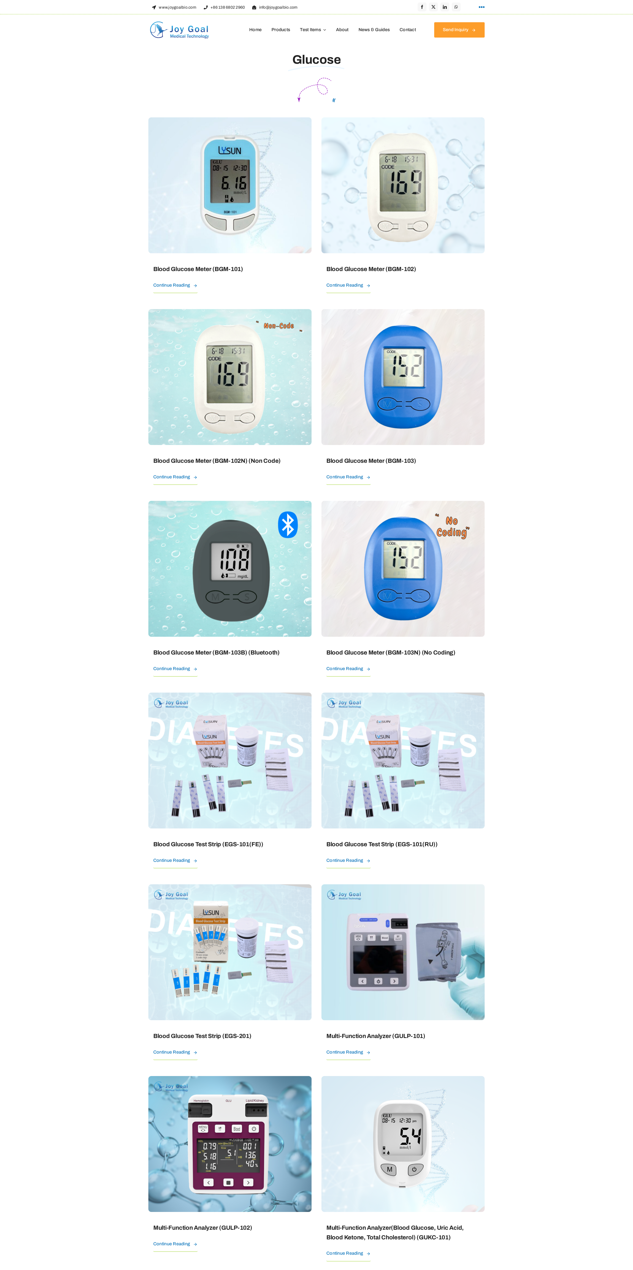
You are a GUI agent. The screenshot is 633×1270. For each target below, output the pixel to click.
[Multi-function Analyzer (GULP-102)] (230, 1079)
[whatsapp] (456, 6)
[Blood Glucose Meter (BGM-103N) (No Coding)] (403, 504)
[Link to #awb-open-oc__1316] (482, 7)
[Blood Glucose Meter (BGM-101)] (230, 121)
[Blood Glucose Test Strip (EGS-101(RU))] (403, 696)
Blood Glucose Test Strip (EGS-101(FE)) (208, 844)
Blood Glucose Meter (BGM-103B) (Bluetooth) (216, 652)
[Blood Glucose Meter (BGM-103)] (403, 312)
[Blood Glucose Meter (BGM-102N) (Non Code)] (230, 312)
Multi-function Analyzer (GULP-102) (202, 1228)
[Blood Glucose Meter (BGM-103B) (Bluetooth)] (230, 504)
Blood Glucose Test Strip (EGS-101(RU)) (382, 844)
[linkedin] (444, 6)
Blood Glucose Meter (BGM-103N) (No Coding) (390, 652)
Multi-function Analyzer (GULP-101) (375, 1036)
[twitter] (433, 6)
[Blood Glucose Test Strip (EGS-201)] (230, 888)
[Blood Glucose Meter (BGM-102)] (403, 121)
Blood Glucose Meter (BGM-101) (198, 269)
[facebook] (422, 6)
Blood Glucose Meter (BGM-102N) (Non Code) (217, 461)
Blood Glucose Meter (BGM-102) (371, 269)
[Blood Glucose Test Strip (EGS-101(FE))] (230, 696)
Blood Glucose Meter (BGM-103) (371, 461)
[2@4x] (179, 22)
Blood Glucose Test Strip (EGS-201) (202, 1036)
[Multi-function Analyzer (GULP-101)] (403, 888)
